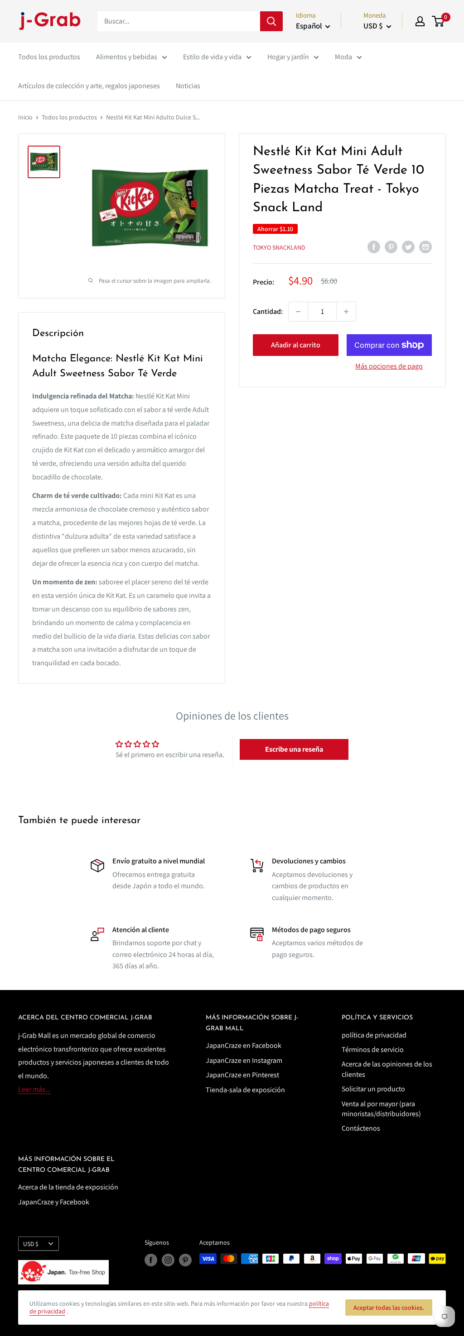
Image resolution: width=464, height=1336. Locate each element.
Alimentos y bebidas (126, 57)
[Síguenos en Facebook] (151, 1259)
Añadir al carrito (295, 345)
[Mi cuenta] (420, 21)
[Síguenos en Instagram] (168, 1259)
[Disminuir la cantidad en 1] (298, 311)
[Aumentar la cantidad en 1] (346, 311)
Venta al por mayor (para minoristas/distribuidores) (381, 1108)
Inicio (25, 117)
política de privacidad (374, 1035)
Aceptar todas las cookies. (388, 1307)
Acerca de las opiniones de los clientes (387, 1069)
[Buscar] (271, 21)
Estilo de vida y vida (212, 57)
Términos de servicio (373, 1049)
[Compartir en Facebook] (373, 246)
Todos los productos (49, 57)
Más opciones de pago (389, 366)
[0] (438, 21)
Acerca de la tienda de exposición (68, 1187)
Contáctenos (361, 1128)
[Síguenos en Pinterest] (185, 1259)
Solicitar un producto (373, 1089)
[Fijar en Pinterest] (391, 246)
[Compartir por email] (425, 246)
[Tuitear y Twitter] (408, 246)
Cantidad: (268, 311)
